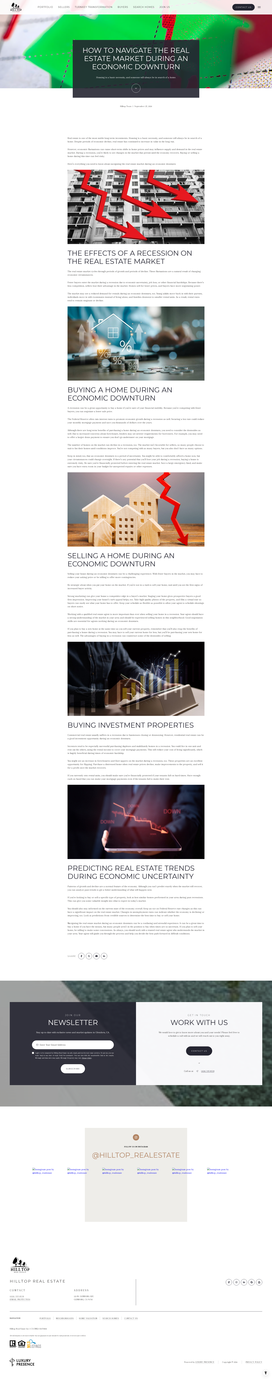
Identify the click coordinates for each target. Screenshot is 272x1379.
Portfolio (45, 7)
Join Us (164, 7)
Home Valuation (88, 1318)
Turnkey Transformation (94, 7)
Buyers (123, 7)
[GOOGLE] (251, 1282)
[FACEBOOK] (229, 1282)
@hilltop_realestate (136, 1155)
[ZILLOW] (259, 1282)
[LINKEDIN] (244, 1282)
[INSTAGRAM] (236, 1282)
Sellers (64, 7)
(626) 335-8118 (207, 1071)
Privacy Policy (87, 1058)
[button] (199, 1051)
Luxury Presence (204, 1362)
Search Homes (143, 7)
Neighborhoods (65, 1318)
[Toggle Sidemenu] (259, 7)
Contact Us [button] (243, 7)
